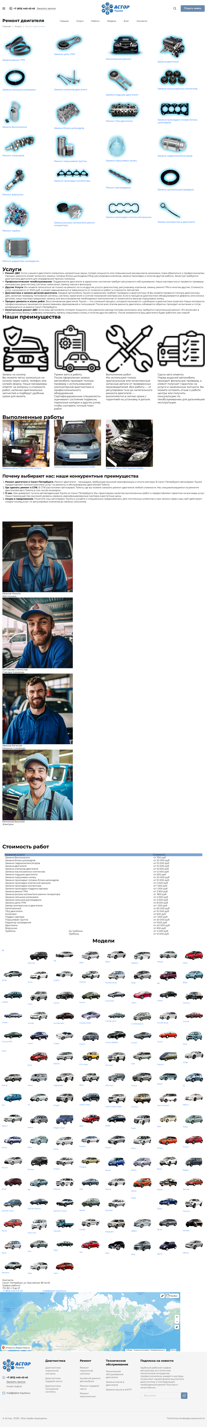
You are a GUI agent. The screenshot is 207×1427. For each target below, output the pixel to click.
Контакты (142, 21)
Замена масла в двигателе (115, 1383)
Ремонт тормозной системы (86, 1370)
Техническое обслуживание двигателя (114, 1374)
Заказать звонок (46, 8)
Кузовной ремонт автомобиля (90, 1380)
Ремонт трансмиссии (88, 1395)
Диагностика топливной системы (53, 1389)
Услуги (80, 21)
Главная (64, 21)
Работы (95, 21)
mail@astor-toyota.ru (54, 1290)
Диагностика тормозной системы (53, 1370)
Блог (126, 21)
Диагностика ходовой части (53, 1380)
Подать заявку (192, 8)
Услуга (18, 26)
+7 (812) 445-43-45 (12, 1290)
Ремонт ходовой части (89, 1387)
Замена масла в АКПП (119, 1389)
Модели (111, 21)
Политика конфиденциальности (186, 1418)
